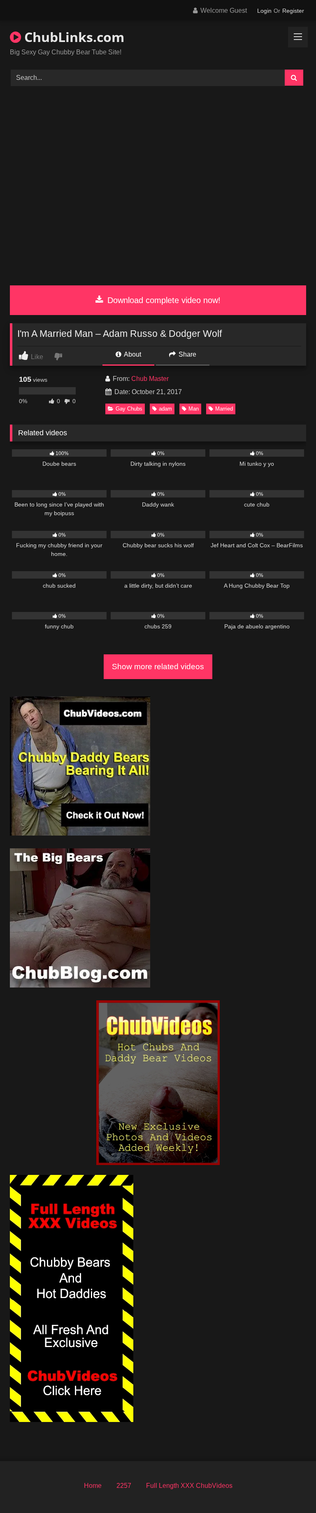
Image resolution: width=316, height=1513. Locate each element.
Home (93, 1485)
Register (293, 10)
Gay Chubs (129, 409)
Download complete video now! (163, 300)
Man (193, 409)
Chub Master (150, 378)
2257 (123, 1485)
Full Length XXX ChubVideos (189, 1485)
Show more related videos (158, 666)
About (132, 354)
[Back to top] (290, 1488)
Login (264, 10)
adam (165, 409)
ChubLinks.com (72, 37)
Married (224, 409)
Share (186, 354)
